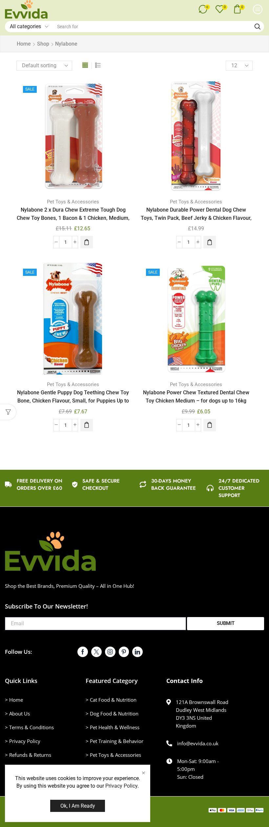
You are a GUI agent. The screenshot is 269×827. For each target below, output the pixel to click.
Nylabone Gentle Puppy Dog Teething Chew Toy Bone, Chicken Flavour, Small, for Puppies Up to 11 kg (73, 400)
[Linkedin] (137, 652)
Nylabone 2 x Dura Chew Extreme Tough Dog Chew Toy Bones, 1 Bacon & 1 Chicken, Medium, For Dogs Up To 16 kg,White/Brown (73, 218)
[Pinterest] (124, 652)
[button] (204, 9)
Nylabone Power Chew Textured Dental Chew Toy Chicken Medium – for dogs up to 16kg (196, 396)
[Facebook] (82, 652)
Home (24, 44)
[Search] (257, 26)
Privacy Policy (121, 786)
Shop (43, 44)
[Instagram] (110, 652)
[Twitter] (96, 652)
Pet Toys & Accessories (73, 202)
